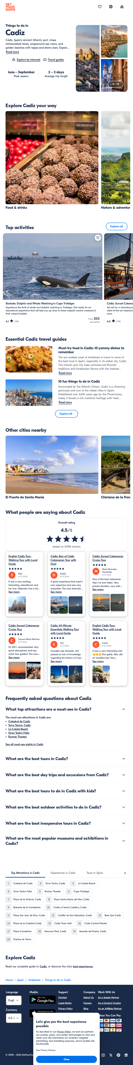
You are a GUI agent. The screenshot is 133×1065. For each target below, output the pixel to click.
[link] (52, 160)
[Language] (111, 6)
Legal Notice (65, 1003)
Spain (20, 980)
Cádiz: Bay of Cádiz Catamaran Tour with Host (63, 560)
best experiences (83, 966)
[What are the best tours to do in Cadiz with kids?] (123, 791)
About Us (88, 997)
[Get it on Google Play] (43, 1000)
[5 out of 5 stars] (24, 568)
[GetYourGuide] (10, 7)
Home (9, 980)
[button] (52, 160)
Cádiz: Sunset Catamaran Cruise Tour (107, 558)
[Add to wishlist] (98, 238)
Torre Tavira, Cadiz (19, 725)
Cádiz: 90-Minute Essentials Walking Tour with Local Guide (65, 629)
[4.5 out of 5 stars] (66, 538)
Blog (85, 1008)
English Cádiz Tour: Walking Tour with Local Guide (22, 560)
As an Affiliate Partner (110, 1008)
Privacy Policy (65, 1008)
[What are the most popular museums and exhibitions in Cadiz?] (123, 841)
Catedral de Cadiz (19, 721)
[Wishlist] (99, 7)
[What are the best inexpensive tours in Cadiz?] (123, 823)
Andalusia (34, 980)
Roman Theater (17, 736)
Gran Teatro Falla (18, 733)
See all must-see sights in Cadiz (24, 744)
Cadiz (43, 966)
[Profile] (121, 7)
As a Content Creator (109, 1003)
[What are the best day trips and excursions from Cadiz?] (123, 775)
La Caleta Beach (18, 729)
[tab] (25, 873)
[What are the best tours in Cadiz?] (123, 759)
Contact (62, 997)
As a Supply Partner (108, 997)
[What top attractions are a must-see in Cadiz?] (123, 709)
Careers (87, 1003)
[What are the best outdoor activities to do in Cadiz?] (123, 807)
